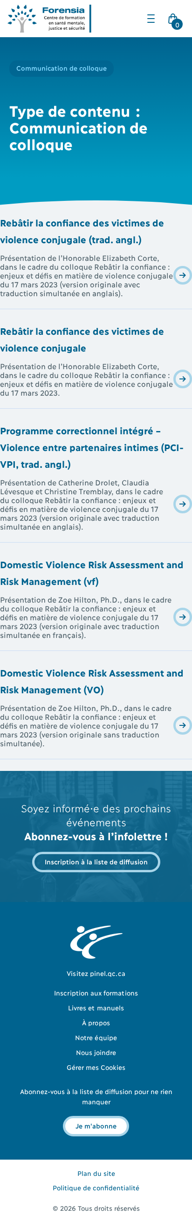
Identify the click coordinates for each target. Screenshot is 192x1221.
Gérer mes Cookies (96, 1067)
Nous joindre (96, 1052)
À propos (96, 1022)
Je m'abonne (96, 1125)
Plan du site (96, 1173)
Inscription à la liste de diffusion (96, 861)
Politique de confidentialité (96, 1187)
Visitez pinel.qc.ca (96, 973)
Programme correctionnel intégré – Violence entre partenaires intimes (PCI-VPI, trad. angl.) (92, 447)
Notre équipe (96, 1037)
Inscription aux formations (95, 992)
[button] (151, 19)
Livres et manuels (96, 1007)
